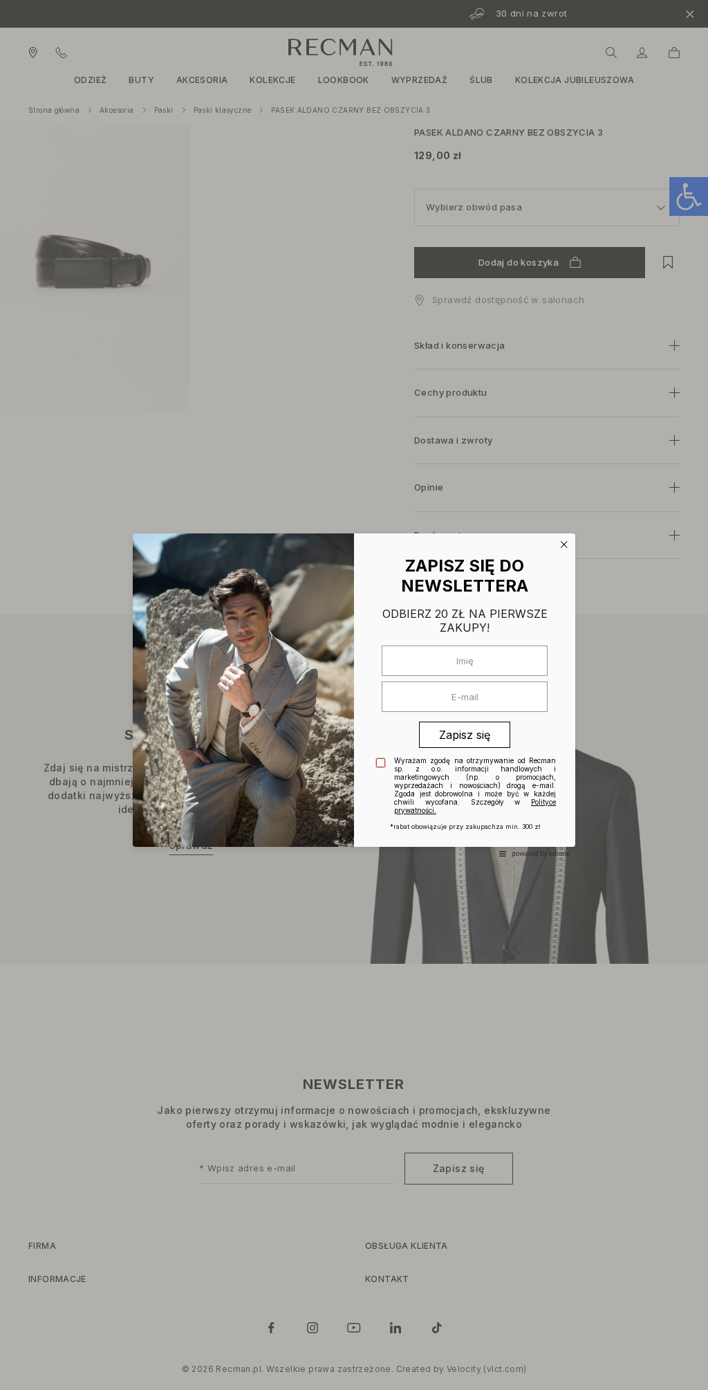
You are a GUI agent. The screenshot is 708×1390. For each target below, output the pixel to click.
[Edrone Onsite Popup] (354, 695)
